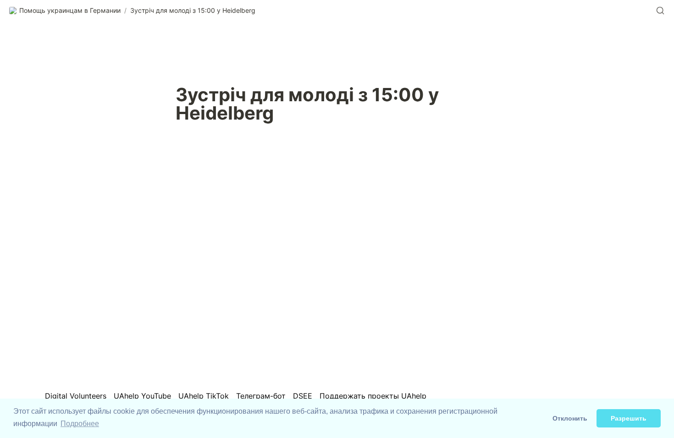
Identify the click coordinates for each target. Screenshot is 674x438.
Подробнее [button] (80, 423)
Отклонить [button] (569, 418)
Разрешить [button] (628, 418)
